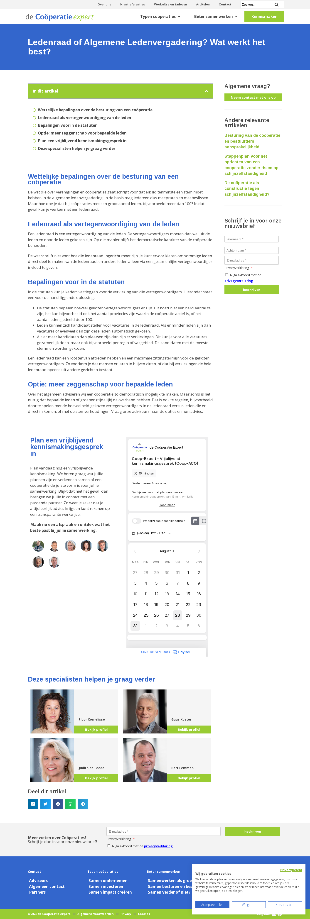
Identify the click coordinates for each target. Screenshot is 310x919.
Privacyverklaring (238, 268)
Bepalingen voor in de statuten (68, 125)
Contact (225, 4)
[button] (206, 91)
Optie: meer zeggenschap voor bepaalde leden (82, 133)
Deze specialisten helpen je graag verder (76, 148)
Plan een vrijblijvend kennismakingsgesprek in (82, 140)
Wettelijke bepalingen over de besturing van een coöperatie (95, 109)
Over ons (104, 4)
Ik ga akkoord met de (242, 278)
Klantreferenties (132, 4)
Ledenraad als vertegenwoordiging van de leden (84, 117)
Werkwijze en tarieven (170, 4)
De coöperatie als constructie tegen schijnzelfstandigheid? (246, 189)
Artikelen (203, 4)
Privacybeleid (291, 870)
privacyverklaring (238, 281)
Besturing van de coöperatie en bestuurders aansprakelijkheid (252, 141)
